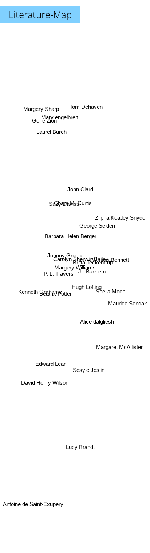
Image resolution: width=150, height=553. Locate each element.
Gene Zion (46, 114)
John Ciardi (81, 190)
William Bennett (110, 261)
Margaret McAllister (119, 341)
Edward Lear (49, 360)
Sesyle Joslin (89, 368)
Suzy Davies (60, 209)
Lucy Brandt (80, 447)
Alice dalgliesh (98, 315)
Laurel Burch (52, 129)
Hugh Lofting (85, 296)
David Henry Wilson (44, 404)
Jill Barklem (92, 270)
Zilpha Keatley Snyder (121, 224)
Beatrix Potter (55, 294)
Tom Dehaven (85, 104)
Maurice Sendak (127, 308)
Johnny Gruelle (65, 253)
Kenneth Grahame (41, 289)
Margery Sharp (42, 104)
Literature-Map (40, 14)
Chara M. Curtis (74, 203)
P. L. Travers (57, 268)
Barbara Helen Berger (71, 235)
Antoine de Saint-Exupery (33, 504)
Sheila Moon (111, 292)
